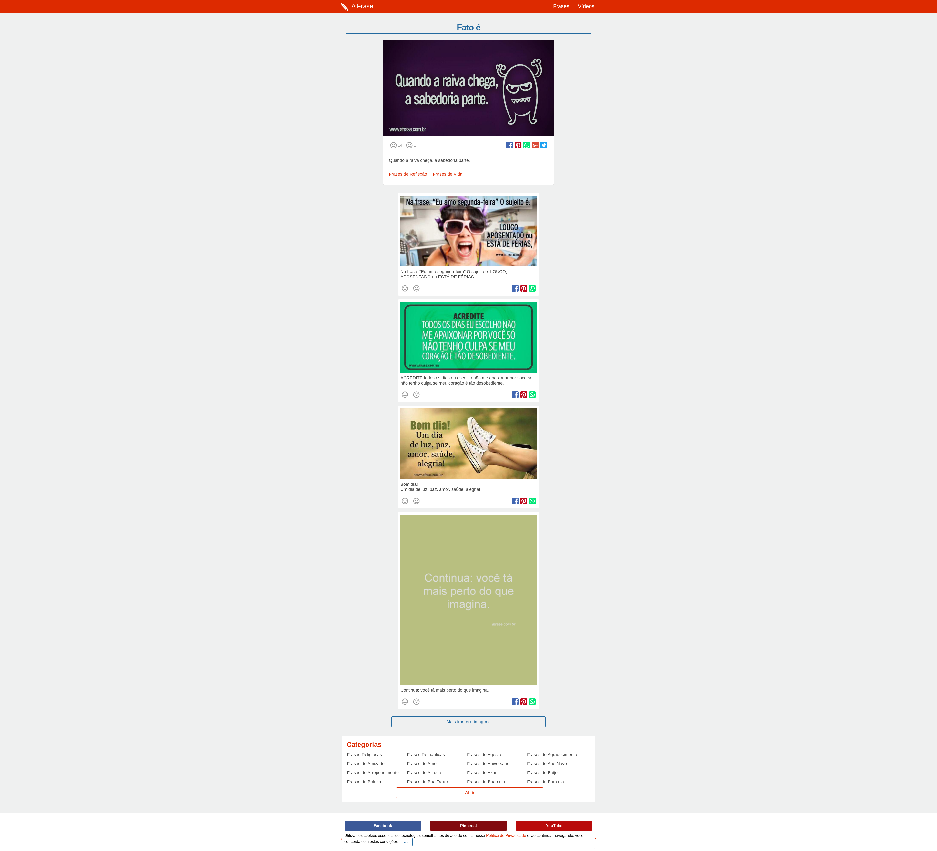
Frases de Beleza (364, 781)
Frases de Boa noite (486, 781)
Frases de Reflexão (408, 174)
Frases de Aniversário (488, 763)
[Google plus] (535, 145)
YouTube (554, 826)
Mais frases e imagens (468, 721)
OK (406, 842)
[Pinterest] (518, 145)
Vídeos (586, 6)
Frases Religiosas (364, 754)
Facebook (383, 826)
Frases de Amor (422, 763)
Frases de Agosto (484, 754)
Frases (561, 6)
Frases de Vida (447, 174)
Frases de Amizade (366, 763)
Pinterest (468, 826)
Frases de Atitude (424, 772)
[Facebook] (509, 145)
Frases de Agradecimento (552, 754)
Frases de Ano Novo (547, 763)
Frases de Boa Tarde (427, 781)
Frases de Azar (482, 772)
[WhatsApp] (526, 145)
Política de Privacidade (506, 835)
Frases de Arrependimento (373, 772)
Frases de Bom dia (545, 781)
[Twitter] (544, 145)
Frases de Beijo (542, 772)
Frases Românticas (426, 754)
